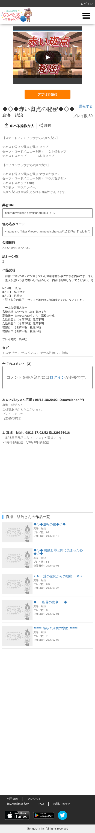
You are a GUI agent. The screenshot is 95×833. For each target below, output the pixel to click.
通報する (86, 106)
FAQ (41, 803)
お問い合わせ (61, 803)
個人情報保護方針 (18, 803)
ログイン (87, 4)
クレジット (34, 798)
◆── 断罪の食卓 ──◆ (50, 602)
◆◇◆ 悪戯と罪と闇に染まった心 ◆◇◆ (58, 551)
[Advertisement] (47, 679)
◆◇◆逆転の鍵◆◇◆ (49, 524)
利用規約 (12, 798)
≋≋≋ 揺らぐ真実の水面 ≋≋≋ (55, 628)
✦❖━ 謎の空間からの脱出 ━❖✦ (58, 576)
